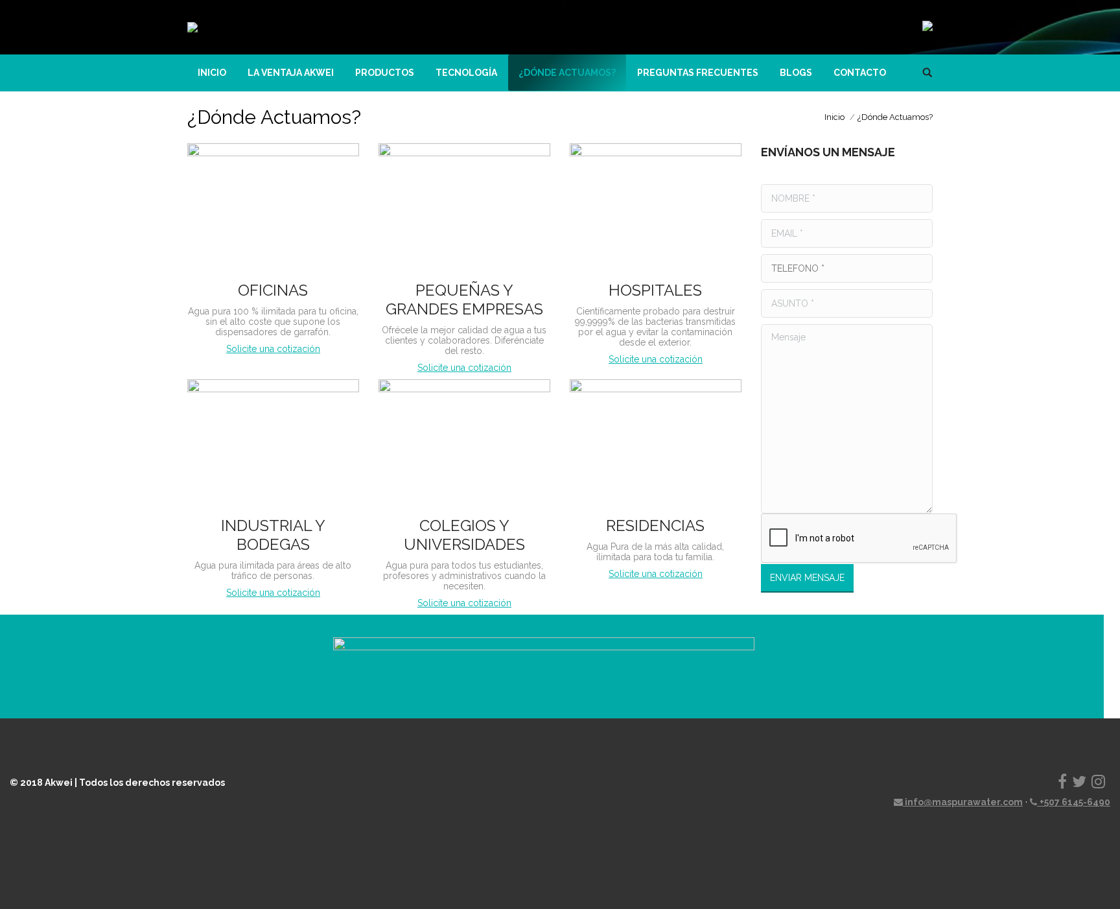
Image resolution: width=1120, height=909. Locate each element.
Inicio (834, 117)
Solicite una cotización (273, 349)
